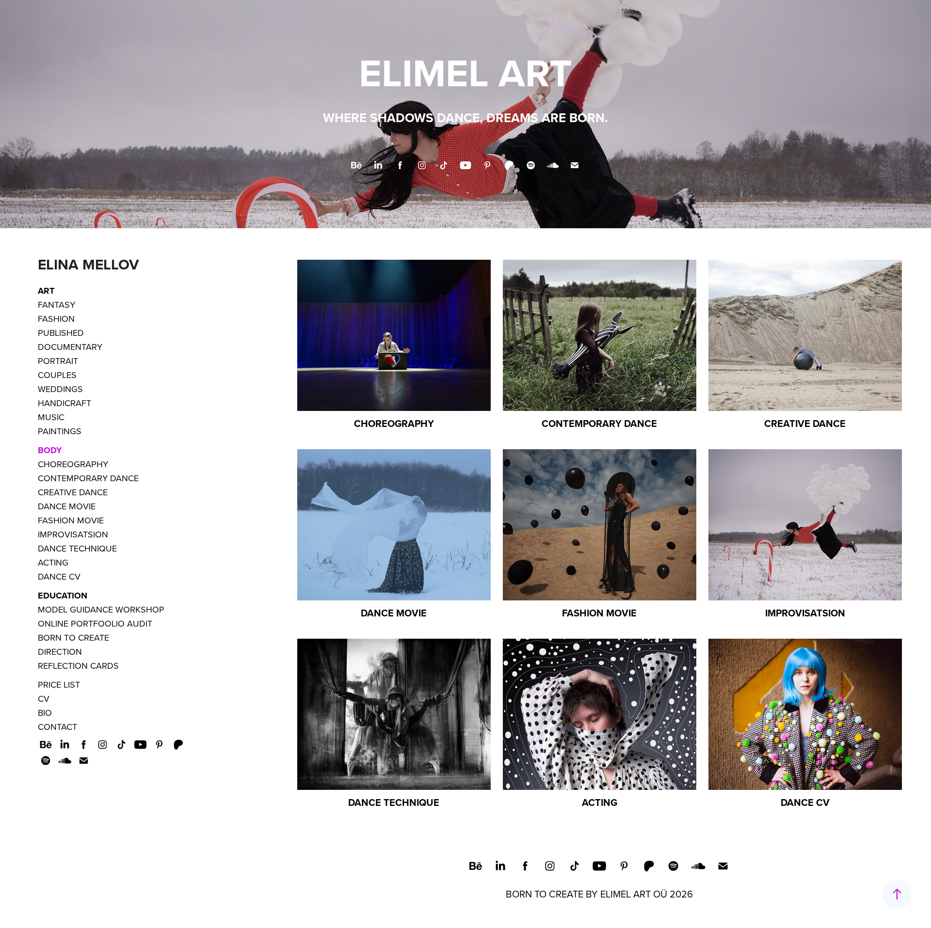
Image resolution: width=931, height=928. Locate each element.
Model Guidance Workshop (101, 609)
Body (50, 450)
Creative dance (73, 492)
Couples (57, 375)
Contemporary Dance (88, 478)
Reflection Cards (78, 666)
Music (51, 417)
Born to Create (73, 637)
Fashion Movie (71, 520)
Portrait (58, 361)
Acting (53, 562)
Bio (45, 713)
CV (43, 698)
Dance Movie (67, 506)
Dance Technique (77, 548)
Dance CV (59, 576)
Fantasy (56, 305)
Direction (60, 651)
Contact (57, 727)
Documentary (70, 347)
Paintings (59, 431)
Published (61, 333)
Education (62, 595)
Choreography (73, 464)
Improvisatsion (73, 534)
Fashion (56, 319)
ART (46, 290)
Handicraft (64, 403)
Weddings (60, 389)
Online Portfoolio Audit (95, 623)
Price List (59, 684)
